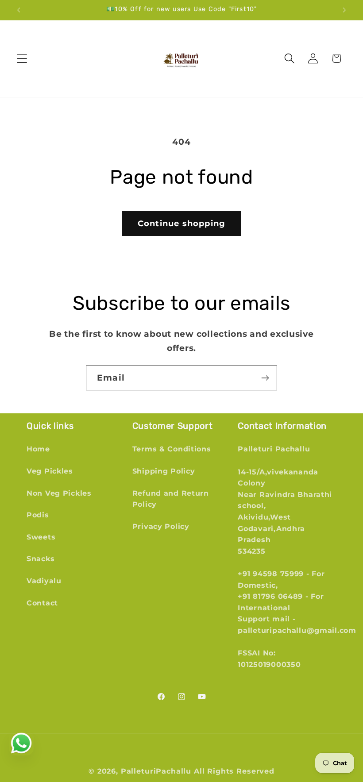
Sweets (41, 537)
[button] (22, 58)
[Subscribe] (265, 378)
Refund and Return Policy (170, 499)
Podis (38, 515)
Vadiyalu (44, 581)
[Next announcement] (344, 10)
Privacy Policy (160, 526)
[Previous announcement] (18, 10)
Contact (42, 603)
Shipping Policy (163, 471)
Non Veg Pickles (59, 493)
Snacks (40, 559)
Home (38, 449)
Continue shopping (181, 223)
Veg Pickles (50, 471)
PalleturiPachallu (156, 771)
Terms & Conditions (171, 449)
